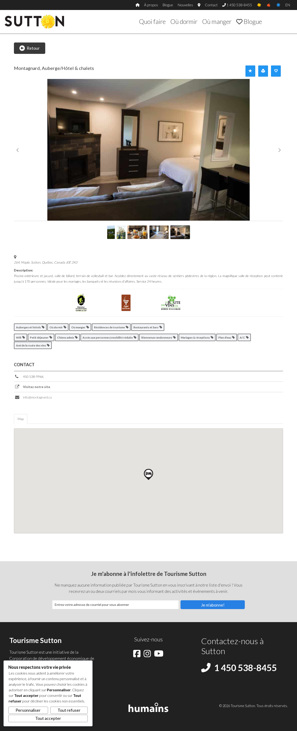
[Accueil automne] (268, 5)
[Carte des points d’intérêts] (199, 5)
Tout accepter (48, 718)
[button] (213, 604)
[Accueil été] (259, 5)
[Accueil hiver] (278, 5)
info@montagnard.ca (37, 397)
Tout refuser (69, 710)
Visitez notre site (36, 387)
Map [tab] (21, 419)
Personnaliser (28, 710)
